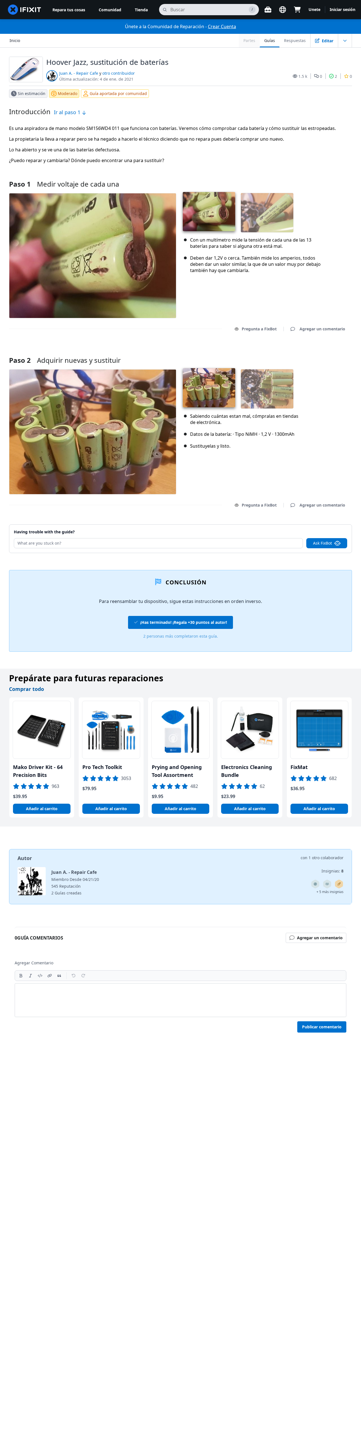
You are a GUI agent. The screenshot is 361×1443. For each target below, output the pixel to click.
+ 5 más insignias (330, 891)
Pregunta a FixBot (259, 329)
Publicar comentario (322, 1026)
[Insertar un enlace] (49, 976)
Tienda (141, 9)
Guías (269, 40)
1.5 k (302, 76)
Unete (314, 9)
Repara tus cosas (68, 9)
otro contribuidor (118, 73)
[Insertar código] (40, 976)
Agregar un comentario (317, 353)
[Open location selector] (282, 9)
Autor (24, 858)
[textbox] (180, 1000)
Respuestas (295, 40)
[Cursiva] (30, 976)
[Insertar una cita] (59, 976)
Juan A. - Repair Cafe (78, 73)
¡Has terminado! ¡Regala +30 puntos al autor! (183, 622)
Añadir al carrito (42, 808)
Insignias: (333, 871)
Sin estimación (31, 93)
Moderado (67, 93)
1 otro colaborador (326, 857)
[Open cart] (297, 9)
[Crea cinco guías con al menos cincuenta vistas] (327, 884)
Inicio (15, 40)
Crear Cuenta (222, 26)
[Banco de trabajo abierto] (268, 9)
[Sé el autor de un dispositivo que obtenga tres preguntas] (315, 884)
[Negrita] (20, 976)
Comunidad (110, 9)
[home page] (24, 10)
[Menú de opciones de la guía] (345, 40)
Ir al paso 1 (68, 112)
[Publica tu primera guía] (339, 884)
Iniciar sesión (342, 9)
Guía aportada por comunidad (118, 93)
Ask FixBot (322, 543)
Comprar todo (26, 689)
